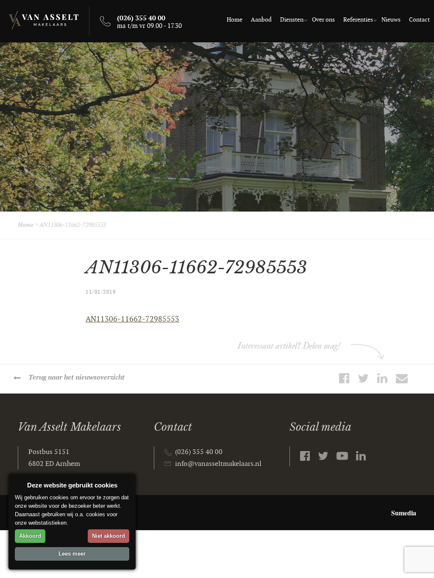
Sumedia (403, 512)
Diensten (291, 19)
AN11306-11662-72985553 (132, 319)
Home (234, 19)
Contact (419, 19)
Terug (76, 378)
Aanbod (261, 19)
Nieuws (391, 19)
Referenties (358, 19)
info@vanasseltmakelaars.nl (218, 464)
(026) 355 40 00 (199, 452)
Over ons (323, 19)
